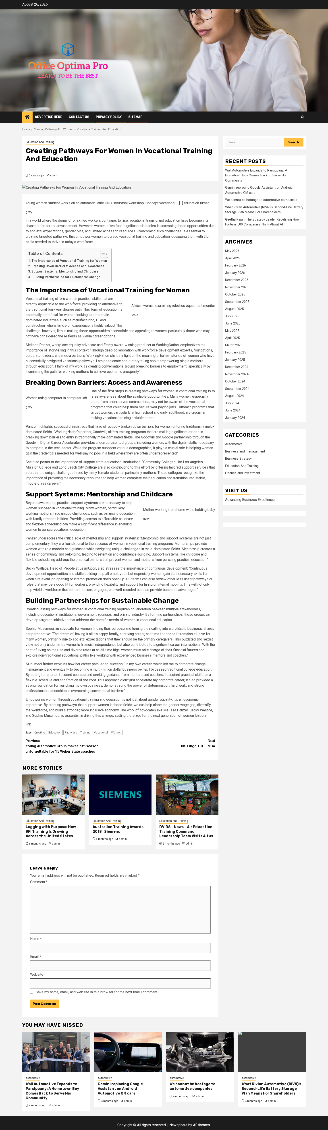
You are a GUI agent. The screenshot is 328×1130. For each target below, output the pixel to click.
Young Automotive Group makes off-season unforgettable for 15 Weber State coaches (62, 746)
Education (54, 732)
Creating (39, 732)
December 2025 (236, 280)
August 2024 (234, 396)
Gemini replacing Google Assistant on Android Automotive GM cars (120, 1088)
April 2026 (232, 258)
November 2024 (236, 374)
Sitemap (135, 117)
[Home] (27, 117)
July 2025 (232, 316)
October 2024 (235, 382)
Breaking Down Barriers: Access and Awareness (67, 266)
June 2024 (232, 411)
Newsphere (178, 1125)
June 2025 (232, 324)
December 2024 (236, 367)
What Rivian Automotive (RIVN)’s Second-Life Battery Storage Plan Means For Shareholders (271, 1088)
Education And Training (40, 142)
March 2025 (233, 345)
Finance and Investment (242, 473)
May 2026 (232, 251)
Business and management (245, 452)
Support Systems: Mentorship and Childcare (64, 271)
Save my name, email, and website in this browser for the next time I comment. (97, 992)
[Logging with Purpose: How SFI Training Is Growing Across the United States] (53, 795)
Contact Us (79, 117)
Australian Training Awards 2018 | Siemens (118, 829)
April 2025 (232, 338)
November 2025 (236, 287)
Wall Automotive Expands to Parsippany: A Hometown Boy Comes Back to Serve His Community (256, 176)
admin (53, 175)
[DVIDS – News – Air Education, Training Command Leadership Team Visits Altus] (187, 795)
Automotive (233, 444)
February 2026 (235, 266)
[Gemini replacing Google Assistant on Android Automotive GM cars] (128, 1052)
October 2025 (235, 295)
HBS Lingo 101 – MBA (197, 743)
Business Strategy (238, 459)
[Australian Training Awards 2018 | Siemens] (120, 795)
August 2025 (234, 309)
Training (85, 732)
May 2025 (232, 331)
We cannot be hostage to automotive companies (261, 200)
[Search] (302, 117)
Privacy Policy (109, 117)
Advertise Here (48, 117)
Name (36, 939)
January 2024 (235, 418)
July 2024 (232, 403)
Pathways (71, 732)
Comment (39, 882)
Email (35, 956)
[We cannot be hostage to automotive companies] (200, 1052)
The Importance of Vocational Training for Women (69, 261)
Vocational (101, 732)
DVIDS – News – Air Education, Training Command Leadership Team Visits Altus (186, 831)
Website (36, 974)
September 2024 (237, 389)
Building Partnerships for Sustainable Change (65, 277)
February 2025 (235, 353)
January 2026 (235, 273)
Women (116, 732)
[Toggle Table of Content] (102, 254)
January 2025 (235, 360)
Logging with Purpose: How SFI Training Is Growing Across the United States (51, 831)
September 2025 (237, 302)
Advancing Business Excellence (250, 500)
